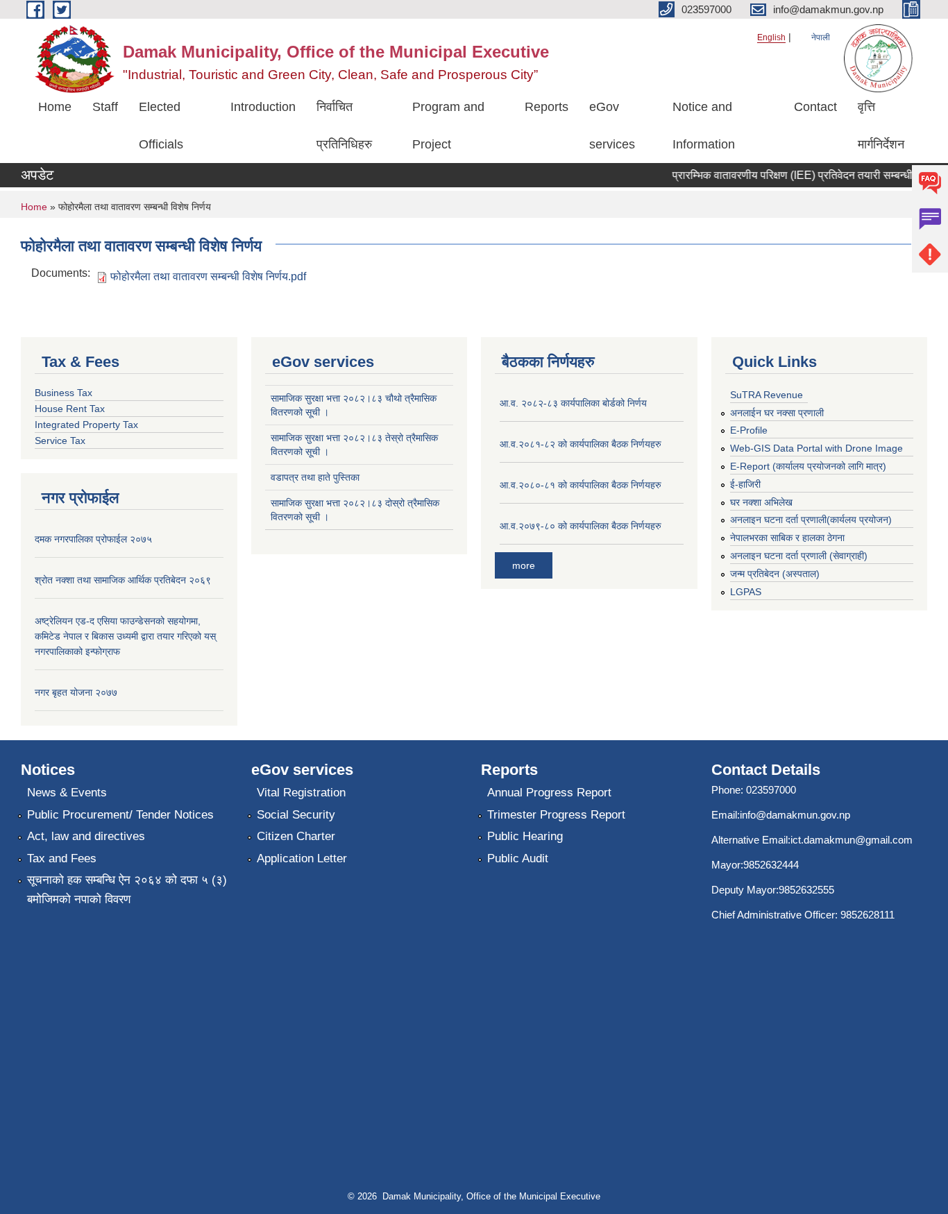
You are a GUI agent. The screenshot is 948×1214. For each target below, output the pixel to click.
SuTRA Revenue (766, 394)
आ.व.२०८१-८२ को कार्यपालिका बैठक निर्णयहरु (580, 444)
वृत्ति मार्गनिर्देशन (881, 125)
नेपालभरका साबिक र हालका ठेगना (787, 537)
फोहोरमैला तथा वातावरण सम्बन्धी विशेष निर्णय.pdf (208, 276)
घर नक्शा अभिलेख (761, 502)
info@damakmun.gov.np (795, 815)
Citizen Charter (296, 836)
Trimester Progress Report (556, 814)
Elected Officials (161, 125)
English (771, 37)
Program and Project (448, 125)
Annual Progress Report (549, 792)
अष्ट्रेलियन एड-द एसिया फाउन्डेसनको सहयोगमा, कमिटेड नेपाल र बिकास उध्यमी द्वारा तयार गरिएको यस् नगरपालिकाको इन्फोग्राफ (125, 636)
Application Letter (302, 858)
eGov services (612, 125)
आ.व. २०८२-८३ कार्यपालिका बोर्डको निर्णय (573, 403)
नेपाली (820, 37)
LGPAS (745, 591)
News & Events (67, 792)
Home (54, 107)
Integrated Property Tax (86, 424)
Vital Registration (301, 792)
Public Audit (517, 858)
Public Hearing (525, 836)
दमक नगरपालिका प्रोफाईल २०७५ (93, 539)
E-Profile (749, 430)
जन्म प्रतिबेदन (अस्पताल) (775, 573)
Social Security (296, 814)
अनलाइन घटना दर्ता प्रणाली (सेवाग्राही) (798, 555)
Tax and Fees (61, 858)
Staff (105, 107)
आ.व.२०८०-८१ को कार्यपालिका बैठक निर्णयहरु (580, 484)
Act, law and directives (86, 836)
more (523, 565)
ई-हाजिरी (745, 484)
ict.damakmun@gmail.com (851, 840)
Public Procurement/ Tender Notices (120, 814)
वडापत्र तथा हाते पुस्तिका (315, 477)
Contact (815, 107)
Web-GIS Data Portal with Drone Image (816, 448)
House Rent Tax (70, 408)
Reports (546, 107)
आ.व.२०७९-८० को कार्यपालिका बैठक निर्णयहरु (580, 525)
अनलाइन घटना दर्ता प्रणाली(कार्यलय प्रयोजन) (811, 519)
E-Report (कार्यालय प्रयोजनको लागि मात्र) (808, 466)
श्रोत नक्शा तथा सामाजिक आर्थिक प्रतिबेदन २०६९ (123, 579)
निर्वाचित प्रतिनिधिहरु (344, 125)
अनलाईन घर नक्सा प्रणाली (777, 412)
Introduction (263, 107)
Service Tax (60, 440)
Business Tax (63, 392)
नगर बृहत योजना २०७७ (76, 692)
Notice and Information (703, 125)
